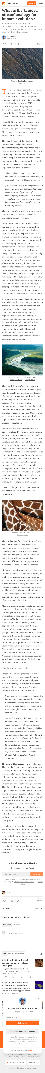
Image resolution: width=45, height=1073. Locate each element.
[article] (22, 968)
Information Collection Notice (28, 1042)
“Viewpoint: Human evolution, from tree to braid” (19, 98)
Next (37, 909)
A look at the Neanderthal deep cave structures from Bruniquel (15, 963)
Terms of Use (29, 1039)
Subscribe (31, 3)
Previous (9, 909)
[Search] (41, 953)
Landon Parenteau (25, 81)
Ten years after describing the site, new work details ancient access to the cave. (15, 970)
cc (34, 379)
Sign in (40, 3)
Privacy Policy (12, 1039)
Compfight (29, 379)
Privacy (16, 1056)
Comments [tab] (7, 925)
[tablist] (12, 925)
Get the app (34, 1062)
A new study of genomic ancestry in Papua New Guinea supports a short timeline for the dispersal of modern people (16, 989)
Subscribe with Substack (24, 1031)
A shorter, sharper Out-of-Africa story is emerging (15, 984)
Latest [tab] (10, 954)
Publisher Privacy (30, 1054)
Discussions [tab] (19, 954)
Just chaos (26, 532)
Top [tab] (4, 954)
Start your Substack (16, 1062)
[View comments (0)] (12, 44)
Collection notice (33, 1056)
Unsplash (22, 83)
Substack (11, 1068)
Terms (23, 1056)
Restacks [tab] (17, 925)
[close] (38, 998)
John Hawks (11, 36)
